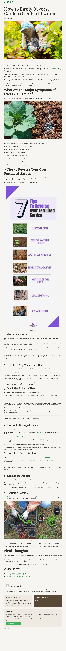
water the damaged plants (20, 397)
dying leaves (39, 432)
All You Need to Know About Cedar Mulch (17, 573)
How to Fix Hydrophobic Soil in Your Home (17, 575)
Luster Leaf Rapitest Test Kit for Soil (14, 436)
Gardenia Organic (9, 18)
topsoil (14, 479)
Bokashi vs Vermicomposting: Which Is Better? (18, 576)
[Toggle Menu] (61, 2)
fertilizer (31, 378)
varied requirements (52, 68)
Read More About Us (13, 623)
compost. (47, 457)
